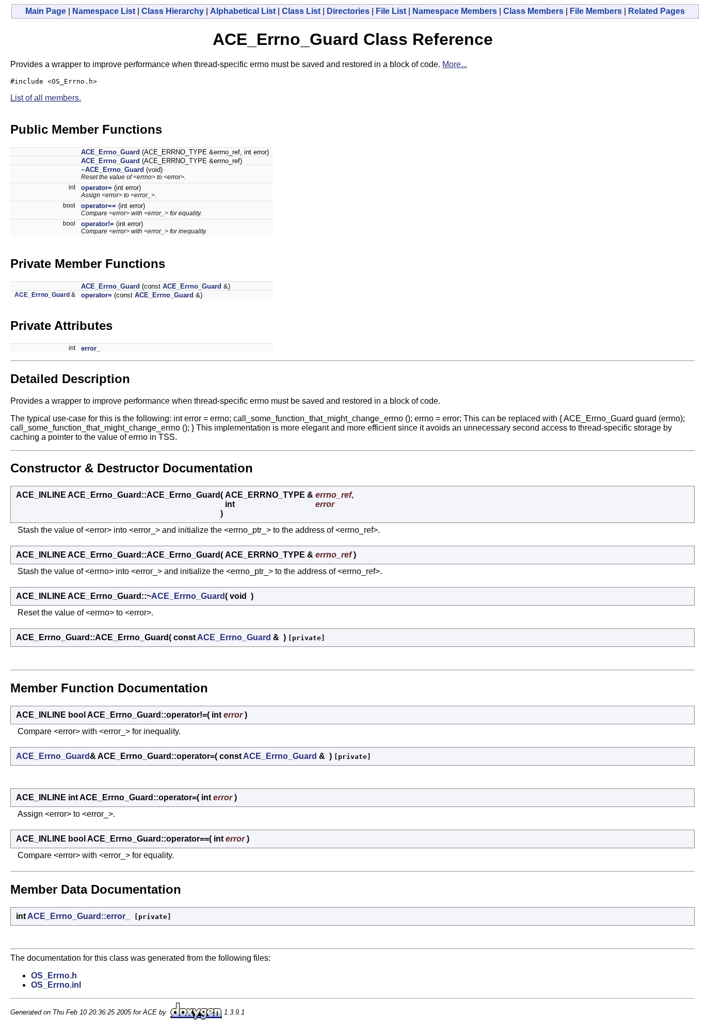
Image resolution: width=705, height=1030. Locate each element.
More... (454, 64)
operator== (98, 206)
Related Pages (656, 11)
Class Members (533, 11)
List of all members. (45, 97)
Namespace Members (454, 11)
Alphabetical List (243, 11)
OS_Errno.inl (56, 984)
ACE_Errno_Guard (110, 152)
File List (391, 11)
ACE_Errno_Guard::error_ (78, 916)
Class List (301, 11)
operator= (96, 188)
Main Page (45, 11)
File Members (596, 11)
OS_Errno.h (54, 975)
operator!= (97, 224)
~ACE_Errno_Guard (112, 169)
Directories (348, 11)
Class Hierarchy (172, 11)
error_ (90, 348)
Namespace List (103, 11)
